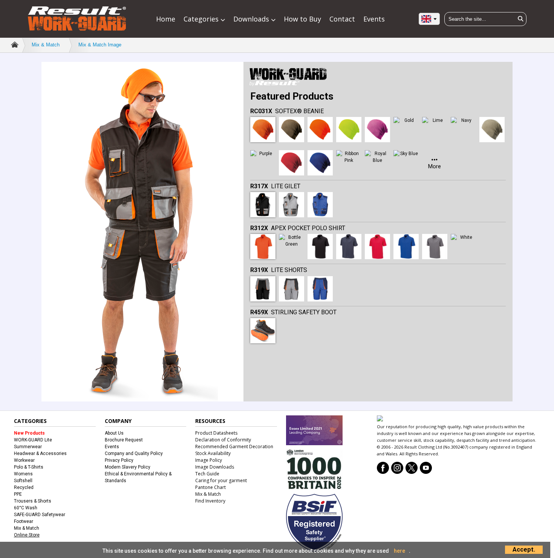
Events (374, 18)
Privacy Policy (119, 460)
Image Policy (208, 460)
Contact (342, 18)
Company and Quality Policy (134, 453)
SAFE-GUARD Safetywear (39, 514)
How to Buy (302, 18)
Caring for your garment (221, 480)
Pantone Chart (210, 487)
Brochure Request (124, 440)
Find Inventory (210, 501)
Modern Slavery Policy (127, 467)
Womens (23, 474)
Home (165, 18)
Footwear (23, 521)
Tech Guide (207, 473)
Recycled (24, 487)
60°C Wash (25, 507)
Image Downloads (214, 467)
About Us (114, 433)
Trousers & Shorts (32, 501)
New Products (29, 433)
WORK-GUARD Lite (33, 440)
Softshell (23, 480)
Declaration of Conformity (223, 440)
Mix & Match (46, 45)
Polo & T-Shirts (28, 467)
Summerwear (28, 446)
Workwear (24, 460)
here (399, 551)
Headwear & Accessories (40, 453)
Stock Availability (213, 453)
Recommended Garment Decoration (234, 446)
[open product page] (262, 129)
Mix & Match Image (99, 45)
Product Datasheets (216, 433)
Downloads (252, 18)
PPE (18, 494)
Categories (202, 18)
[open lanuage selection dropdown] (429, 19)
